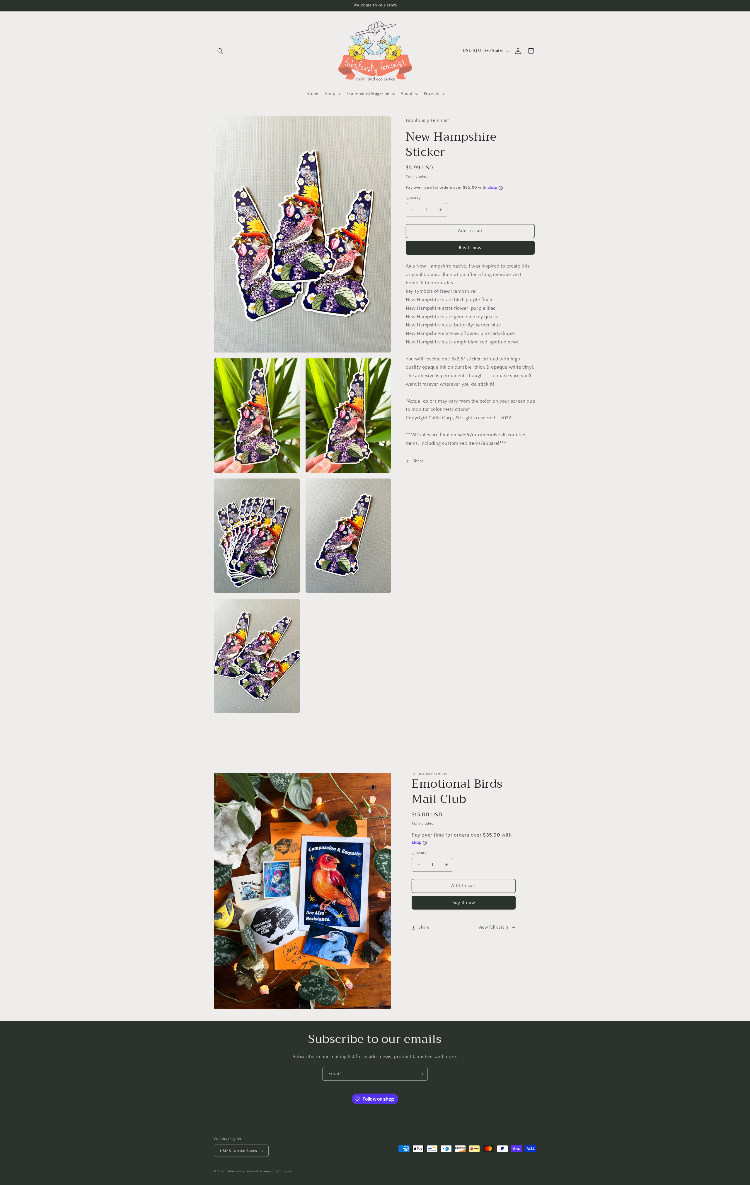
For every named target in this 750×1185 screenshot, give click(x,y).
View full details (493, 927)
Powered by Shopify (276, 1171)
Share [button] (418, 461)
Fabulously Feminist (243, 1171)
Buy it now (470, 247)
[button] (220, 51)
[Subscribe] (421, 1074)
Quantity (413, 198)
